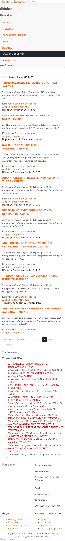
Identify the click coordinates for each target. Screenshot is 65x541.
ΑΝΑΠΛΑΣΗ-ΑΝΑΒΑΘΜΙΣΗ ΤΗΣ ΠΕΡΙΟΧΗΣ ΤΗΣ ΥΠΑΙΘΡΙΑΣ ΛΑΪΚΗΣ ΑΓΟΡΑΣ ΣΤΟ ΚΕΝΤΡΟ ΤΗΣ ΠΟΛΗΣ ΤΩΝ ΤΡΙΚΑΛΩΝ (35, 427)
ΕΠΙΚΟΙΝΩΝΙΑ (9, 60)
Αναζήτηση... (7, 64)
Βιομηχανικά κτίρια (18, 519)
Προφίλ (45, 519)
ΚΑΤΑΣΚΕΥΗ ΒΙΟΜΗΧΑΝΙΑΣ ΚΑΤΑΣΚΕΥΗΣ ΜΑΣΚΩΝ (33, 418)
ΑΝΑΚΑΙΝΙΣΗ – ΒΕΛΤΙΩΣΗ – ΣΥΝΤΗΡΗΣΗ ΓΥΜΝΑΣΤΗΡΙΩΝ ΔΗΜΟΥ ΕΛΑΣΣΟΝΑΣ (27, 244)
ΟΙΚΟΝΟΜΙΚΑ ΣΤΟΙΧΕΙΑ (14, 35)
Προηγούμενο (23, 339)
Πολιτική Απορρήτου (51, 528)
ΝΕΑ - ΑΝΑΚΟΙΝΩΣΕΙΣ (13, 54)
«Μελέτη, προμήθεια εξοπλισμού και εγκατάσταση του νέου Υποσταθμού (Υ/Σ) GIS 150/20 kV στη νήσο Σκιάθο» (32, 409)
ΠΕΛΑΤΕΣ (7, 47)
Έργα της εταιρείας (25, 103)
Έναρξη (8, 339)
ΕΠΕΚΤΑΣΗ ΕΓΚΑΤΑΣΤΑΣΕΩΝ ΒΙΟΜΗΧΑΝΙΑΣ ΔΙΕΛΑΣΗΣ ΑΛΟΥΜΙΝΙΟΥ (30, 374)
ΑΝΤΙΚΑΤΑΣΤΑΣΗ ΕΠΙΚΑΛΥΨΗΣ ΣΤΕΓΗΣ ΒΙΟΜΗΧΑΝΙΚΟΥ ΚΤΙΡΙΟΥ (27, 365)
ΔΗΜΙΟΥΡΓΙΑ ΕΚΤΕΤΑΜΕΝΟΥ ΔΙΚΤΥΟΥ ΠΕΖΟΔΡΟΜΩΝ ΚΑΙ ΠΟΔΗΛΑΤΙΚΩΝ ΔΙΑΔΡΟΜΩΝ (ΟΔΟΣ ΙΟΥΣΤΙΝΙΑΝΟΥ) (32, 439)
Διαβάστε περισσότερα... (15, 106)
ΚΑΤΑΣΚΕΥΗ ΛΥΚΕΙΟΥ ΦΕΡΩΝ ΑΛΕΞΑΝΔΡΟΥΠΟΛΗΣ (20, 146)
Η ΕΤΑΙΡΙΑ (7, 28)
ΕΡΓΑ (5, 41)
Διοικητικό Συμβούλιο (46, 524)
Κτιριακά (13, 522)
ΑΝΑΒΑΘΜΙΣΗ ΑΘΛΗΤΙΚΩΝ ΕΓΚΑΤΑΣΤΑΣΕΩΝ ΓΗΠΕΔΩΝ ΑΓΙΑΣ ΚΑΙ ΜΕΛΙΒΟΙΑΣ (31, 398)
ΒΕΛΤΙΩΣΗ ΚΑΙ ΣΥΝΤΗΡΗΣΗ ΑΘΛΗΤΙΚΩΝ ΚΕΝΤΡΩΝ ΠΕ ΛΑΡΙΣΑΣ (27, 212)
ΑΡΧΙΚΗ (6, 22)
